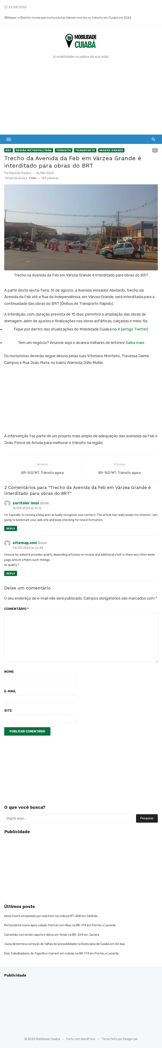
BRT (8, 150)
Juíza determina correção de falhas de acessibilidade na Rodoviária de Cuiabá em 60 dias (64, 944)
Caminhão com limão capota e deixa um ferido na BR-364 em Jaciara (51, 935)
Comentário (16, 609)
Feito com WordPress (80, 1039)
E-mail (10, 691)
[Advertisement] (81, 96)
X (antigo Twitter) (133, 329)
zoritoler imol (26, 503)
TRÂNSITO (63, 150)
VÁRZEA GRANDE (111, 150)
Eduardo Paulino (20, 173)
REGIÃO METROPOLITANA (34, 150)
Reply (10, 528)
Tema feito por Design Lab (120, 1039)
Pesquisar (147, 818)
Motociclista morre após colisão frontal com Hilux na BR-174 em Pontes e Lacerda (60, 925)
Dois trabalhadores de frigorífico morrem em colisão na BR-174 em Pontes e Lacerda (61, 953)
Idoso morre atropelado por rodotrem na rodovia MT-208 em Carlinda (50, 916)
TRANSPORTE (85, 150)
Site (8, 710)
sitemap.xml (25, 543)
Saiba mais (135, 342)
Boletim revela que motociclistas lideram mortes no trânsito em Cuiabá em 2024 (75, 18)
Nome (9, 672)
